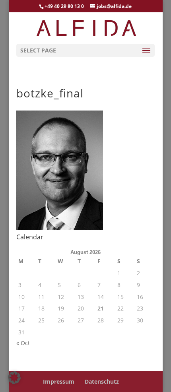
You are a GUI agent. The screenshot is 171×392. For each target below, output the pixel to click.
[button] (14, 377)
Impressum (58, 381)
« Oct (23, 343)
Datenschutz (102, 381)
